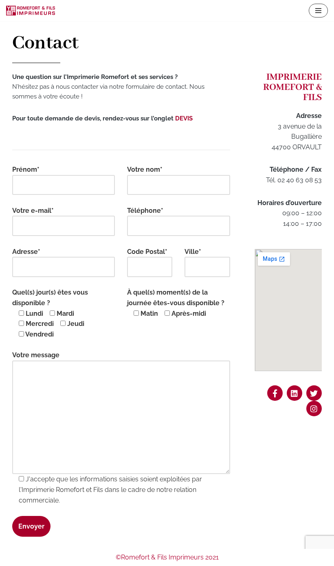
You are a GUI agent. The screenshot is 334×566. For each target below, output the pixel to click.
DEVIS (184, 118)
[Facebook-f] (275, 393)
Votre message (35, 355)
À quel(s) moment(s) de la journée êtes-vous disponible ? (175, 302)
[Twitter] (314, 393)
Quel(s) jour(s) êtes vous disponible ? (50, 313)
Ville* (193, 252)
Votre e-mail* (33, 210)
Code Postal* (147, 252)
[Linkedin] (294, 393)
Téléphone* (145, 210)
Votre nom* (145, 169)
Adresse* (26, 252)
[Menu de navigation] (318, 10)
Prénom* (26, 169)
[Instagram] (314, 408)
